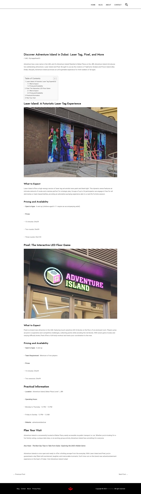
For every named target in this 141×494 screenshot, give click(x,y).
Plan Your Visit (31, 98)
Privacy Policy (36, 488)
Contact (23, 488)
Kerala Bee (110, 489)
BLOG (101, 5)
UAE (26, 58)
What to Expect (34, 84)
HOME (93, 5)
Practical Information (33, 95)
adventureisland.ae (39, 422)
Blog (18, 488)
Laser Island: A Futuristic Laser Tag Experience (41, 81)
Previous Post (19, 474)
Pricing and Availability (36, 86)
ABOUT (108, 5)
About (29, 488)
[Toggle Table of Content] (54, 78)
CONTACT (118, 5)
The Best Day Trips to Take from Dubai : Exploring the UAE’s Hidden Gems (58, 446)
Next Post (123, 474)
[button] (126, 5)
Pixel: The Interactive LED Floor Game (38, 88)
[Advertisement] (70, 23)
